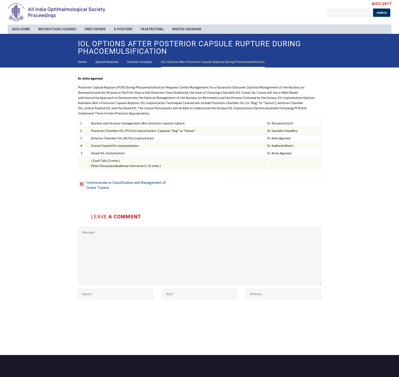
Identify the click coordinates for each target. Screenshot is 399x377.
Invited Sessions (186, 29)
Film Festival (152, 29)
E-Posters (123, 29)
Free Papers (95, 29)
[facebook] (314, 366)
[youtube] (319, 366)
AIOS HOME (21, 29)
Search (382, 13)
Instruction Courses (57, 29)
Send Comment (97, 319)
